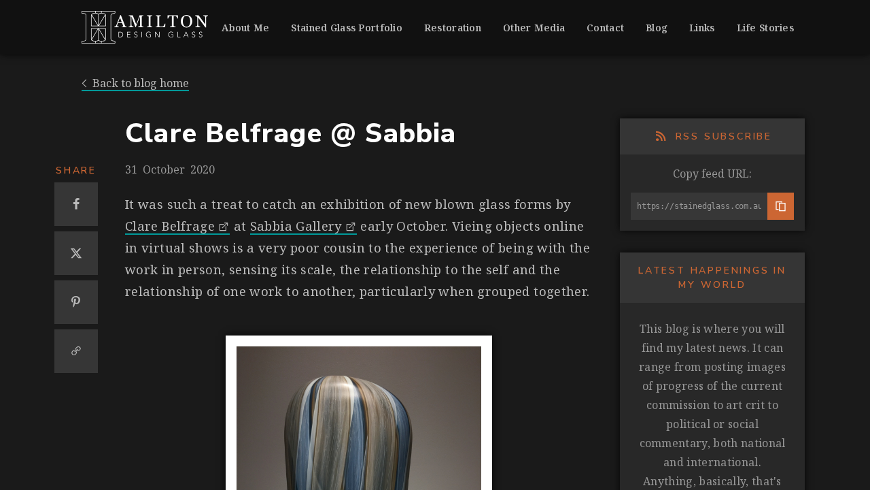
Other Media (534, 27)
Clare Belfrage (170, 226)
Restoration (452, 27)
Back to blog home (140, 83)
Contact (605, 27)
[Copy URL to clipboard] (76, 351)
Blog (656, 27)
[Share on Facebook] (76, 204)
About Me (245, 27)
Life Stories (765, 27)
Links (701, 27)
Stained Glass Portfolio (346, 27)
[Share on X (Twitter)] (76, 253)
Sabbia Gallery (296, 226)
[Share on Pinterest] (76, 302)
